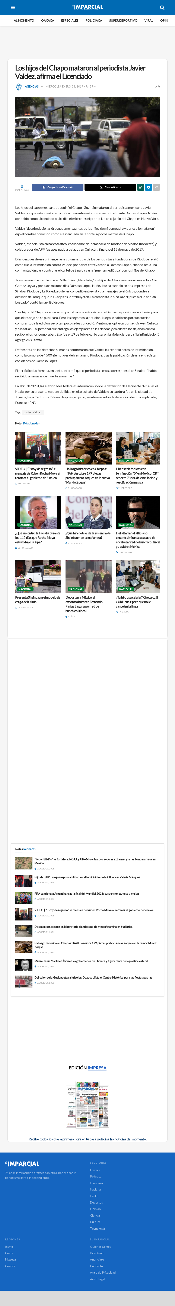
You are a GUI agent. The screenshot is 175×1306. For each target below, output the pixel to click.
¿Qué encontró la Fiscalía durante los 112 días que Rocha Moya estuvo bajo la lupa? (37, 537)
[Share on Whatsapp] (140, 187)
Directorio (97, 1253)
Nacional (25, 460)
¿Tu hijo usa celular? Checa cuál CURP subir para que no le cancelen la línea (137, 601)
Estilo (94, 1196)
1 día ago (72, 616)
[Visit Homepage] (87, 7)
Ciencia (95, 1215)
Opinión (167, 20)
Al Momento (24, 20)
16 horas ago (25, 607)
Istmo (9, 1246)
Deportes (96, 1202)
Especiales (70, 20)
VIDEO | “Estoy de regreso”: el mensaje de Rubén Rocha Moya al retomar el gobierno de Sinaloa (37, 473)
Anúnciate (97, 1259)
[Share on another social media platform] (156, 187)
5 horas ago (24, 483)
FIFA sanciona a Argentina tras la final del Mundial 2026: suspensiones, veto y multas (87, 893)
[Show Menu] (13, 7)
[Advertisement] (88, 41)
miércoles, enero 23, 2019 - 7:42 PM (71, 86)
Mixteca (10, 1259)
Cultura (95, 1222)
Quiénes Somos (100, 1246)
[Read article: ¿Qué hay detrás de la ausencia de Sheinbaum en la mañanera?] (89, 512)
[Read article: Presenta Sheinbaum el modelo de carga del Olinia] (38, 576)
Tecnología (97, 1228)
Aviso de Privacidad (103, 1272)
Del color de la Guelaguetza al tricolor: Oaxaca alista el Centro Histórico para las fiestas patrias (93, 977)
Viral (148, 20)
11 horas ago (75, 543)
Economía (96, 1183)
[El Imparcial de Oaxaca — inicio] (45, 1164)
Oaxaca (47, 20)
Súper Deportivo (123, 20)
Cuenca (10, 1266)
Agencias (32, 86)
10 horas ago (25, 547)
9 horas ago (125, 488)
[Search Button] (162, 7)
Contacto (96, 1266)
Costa (9, 1253)
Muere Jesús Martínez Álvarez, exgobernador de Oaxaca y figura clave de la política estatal (91, 961)
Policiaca (94, 20)
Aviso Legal (97, 1279)
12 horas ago (125, 552)
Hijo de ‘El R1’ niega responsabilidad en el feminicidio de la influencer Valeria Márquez (87, 877)
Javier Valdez (33, 412)
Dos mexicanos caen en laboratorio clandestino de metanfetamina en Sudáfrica (84, 926)
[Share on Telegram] (148, 187)
